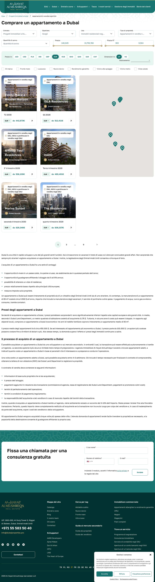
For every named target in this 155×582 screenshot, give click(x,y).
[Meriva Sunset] (19, 207)
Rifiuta (122, 574)
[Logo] (17, 6)
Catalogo (50, 507)
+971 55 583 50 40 (13, 14)
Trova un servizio (122, 529)
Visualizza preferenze (141, 574)
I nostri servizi (104, 6)
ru (86, 567)
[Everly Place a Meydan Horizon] (19, 100)
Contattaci (51, 525)
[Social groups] (2, 544)
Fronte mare (80, 514)
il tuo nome (91, 447)
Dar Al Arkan (52, 545)
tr (61, 567)
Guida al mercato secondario (88, 525)
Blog (49, 514)
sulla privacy (122, 471)
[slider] (53, 45)
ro (68, 567)
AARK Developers (54, 538)
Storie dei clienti (143, 6)
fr (75, 567)
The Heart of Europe (55, 556)
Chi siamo (51, 522)
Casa (3, 16)
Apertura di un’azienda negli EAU (127, 549)
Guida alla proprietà (83, 531)
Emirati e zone (67, 6)
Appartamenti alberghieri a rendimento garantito (134, 507)
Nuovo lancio (80, 511)
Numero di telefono (94, 458)
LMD (49, 553)
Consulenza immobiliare (124, 538)
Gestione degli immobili (124, 6)
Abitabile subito (81, 507)
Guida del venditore (83, 534)
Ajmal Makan (52, 542)
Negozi (117, 514)
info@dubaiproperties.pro (12, 533)
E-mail (122, 458)
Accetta (104, 574)
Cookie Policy (114, 579)
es (79, 567)
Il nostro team (53, 518)
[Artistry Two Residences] (19, 154)
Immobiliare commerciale (126, 502)
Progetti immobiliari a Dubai (18, 16)
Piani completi (120, 522)
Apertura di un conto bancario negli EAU (130, 545)
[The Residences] (58, 207)
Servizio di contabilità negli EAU (127, 542)
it (72, 567)
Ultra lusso (79, 518)
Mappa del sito (54, 502)
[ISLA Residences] (58, 100)
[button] (150, 555)
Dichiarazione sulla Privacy (128, 579)
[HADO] (58, 154)
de (82, 567)
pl (64, 567)
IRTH (49, 549)
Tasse (94, 6)
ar (90, 567)
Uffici (116, 511)
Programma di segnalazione (125, 534)
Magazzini (118, 518)
